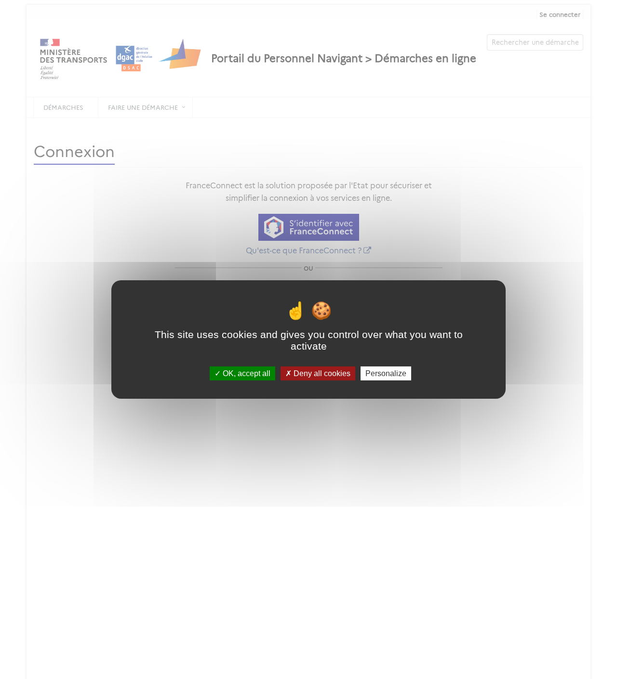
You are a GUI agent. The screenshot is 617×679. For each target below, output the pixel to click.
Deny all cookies (321, 373)
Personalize (385, 373)
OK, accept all (245, 373)
